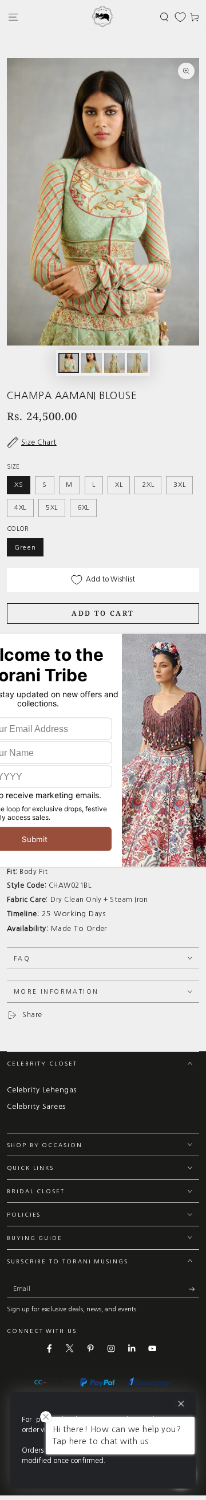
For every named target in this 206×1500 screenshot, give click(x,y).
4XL (20, 507)
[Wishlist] (180, 17)
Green (25, 547)
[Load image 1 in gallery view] (68, 363)
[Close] (181, 1404)
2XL (148, 484)
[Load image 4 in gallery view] (137, 363)
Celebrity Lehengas (42, 1090)
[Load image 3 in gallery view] (114, 363)
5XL (52, 507)
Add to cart (103, 613)
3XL (179, 484)
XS (18, 484)
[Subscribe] (194, 1289)
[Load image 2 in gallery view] (91, 363)
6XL (83, 507)
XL (119, 484)
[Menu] (13, 17)
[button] (164, 17)
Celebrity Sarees (36, 1106)
